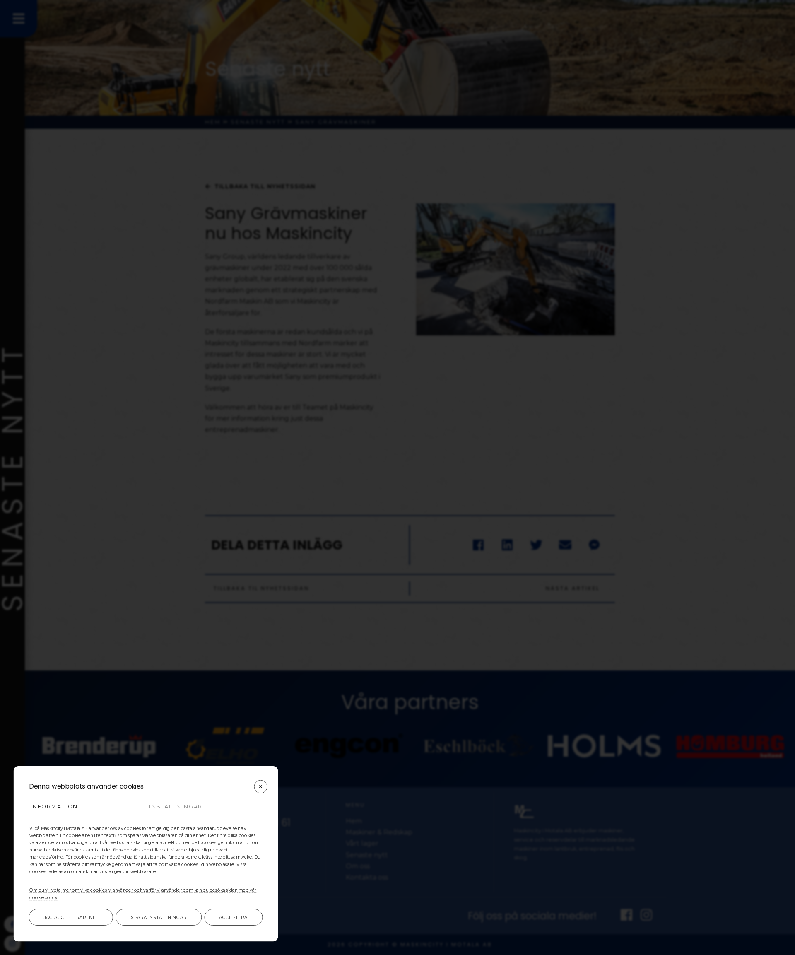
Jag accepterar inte (71, 917)
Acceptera (233, 917)
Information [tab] (54, 806)
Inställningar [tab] (175, 806)
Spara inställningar (159, 917)
